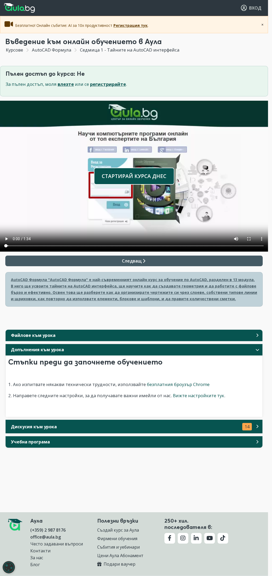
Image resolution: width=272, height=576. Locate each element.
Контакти (40, 551)
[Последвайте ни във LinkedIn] (196, 538)
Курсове (14, 50)
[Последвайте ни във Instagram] (183, 538)
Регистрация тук (130, 25)
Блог (35, 564)
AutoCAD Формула (51, 50)
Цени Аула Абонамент (120, 555)
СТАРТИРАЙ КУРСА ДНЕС (134, 176)
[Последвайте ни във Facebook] (169, 538)
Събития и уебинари (118, 547)
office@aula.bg (45, 537)
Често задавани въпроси (56, 544)
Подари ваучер (119, 564)
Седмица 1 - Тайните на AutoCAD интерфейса (129, 50)
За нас (36, 558)
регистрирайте (108, 84)
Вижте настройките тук (198, 395)
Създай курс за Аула (118, 530)
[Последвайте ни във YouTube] (209, 538)
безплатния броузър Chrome (178, 384)
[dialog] (9, 567)
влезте (66, 84)
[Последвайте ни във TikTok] (223, 538)
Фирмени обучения (117, 538)
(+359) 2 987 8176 (48, 530)
